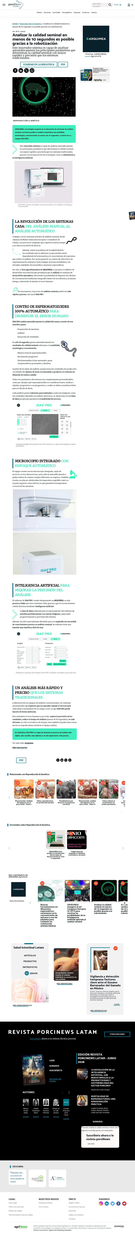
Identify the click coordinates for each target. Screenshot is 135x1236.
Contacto (72, 1219)
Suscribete (35, 1039)
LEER (117, 1004)
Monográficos (67, 12)
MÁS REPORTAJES (64, 983)
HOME (15, 24)
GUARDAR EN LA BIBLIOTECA (38, 64)
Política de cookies (15, 1210)
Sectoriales (56, 12)
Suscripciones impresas (77, 1206)
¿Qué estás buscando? (97, 5)
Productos (86, 12)
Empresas (77, 12)
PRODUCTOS (30, 961)
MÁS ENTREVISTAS (98, 1010)
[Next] (123, 797)
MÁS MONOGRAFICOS (22, 1005)
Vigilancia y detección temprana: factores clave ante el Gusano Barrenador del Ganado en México (105, 982)
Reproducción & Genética (31, 24)
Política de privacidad (16, 1206)
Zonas (116, 4)
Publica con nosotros (76, 1215)
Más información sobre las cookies (21, 1215)
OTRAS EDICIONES (117, 1034)
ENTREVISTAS (30, 967)
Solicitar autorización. (40, 1230)
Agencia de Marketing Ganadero (60, 1230)
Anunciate (72, 1210)
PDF (63, 64)
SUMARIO (98, 1122)
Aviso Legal (13, 1202)
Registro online (74, 1202)
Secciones (47, 12)
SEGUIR (26, 1117)
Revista (39, 12)
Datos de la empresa (16, 900)
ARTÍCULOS (30, 955)
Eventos (94, 12)
